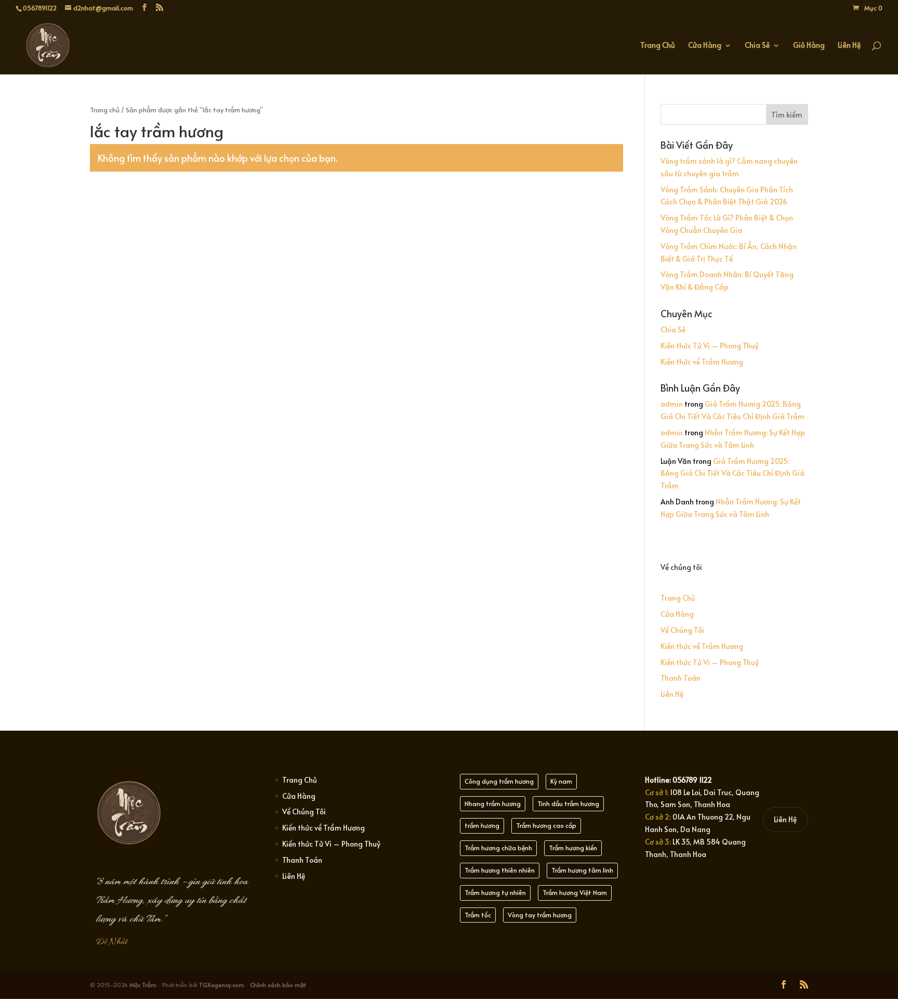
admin (672, 404)
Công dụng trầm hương (499, 781)
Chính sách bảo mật (278, 985)
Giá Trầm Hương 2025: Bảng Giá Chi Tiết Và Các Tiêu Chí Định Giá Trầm (732, 473)
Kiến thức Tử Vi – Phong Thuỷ (710, 346)
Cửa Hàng (704, 46)
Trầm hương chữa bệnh (498, 848)
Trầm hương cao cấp (546, 825)
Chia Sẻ (757, 46)
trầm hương (482, 825)
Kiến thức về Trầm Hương (702, 362)
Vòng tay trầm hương (540, 915)
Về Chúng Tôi (682, 630)
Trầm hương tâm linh (582, 870)
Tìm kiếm (786, 115)
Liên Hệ (849, 46)
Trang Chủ (657, 46)
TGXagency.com (222, 985)
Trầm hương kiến (573, 848)
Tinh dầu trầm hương (568, 803)
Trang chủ (105, 109)
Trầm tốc (478, 915)
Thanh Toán (681, 678)
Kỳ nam (561, 781)
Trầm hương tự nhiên (495, 892)
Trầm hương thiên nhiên (500, 870)
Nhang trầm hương (493, 803)
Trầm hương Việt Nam (575, 892)
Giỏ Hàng (809, 46)
